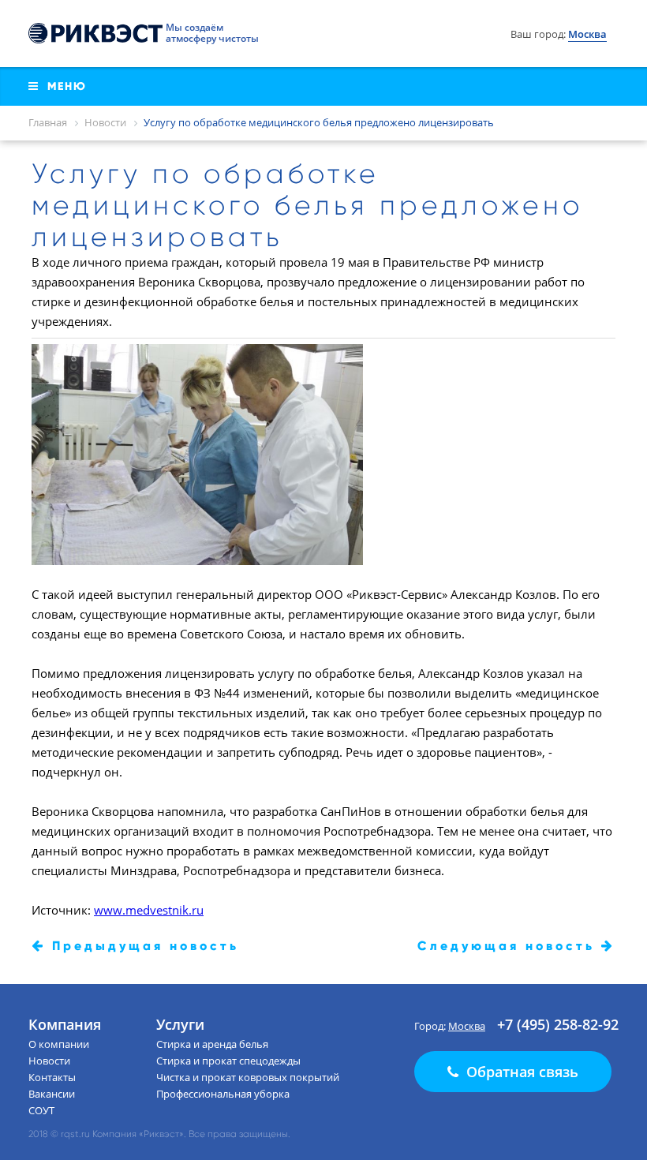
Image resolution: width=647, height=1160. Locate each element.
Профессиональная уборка (223, 1094)
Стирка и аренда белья (212, 1044)
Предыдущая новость (142, 945)
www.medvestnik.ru (149, 910)
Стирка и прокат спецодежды (228, 1060)
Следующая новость (509, 945)
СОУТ (41, 1110)
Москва (466, 1026)
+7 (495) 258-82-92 (558, 1024)
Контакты (52, 1077)
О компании (58, 1044)
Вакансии (51, 1094)
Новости (49, 1060)
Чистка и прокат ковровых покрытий (247, 1077)
